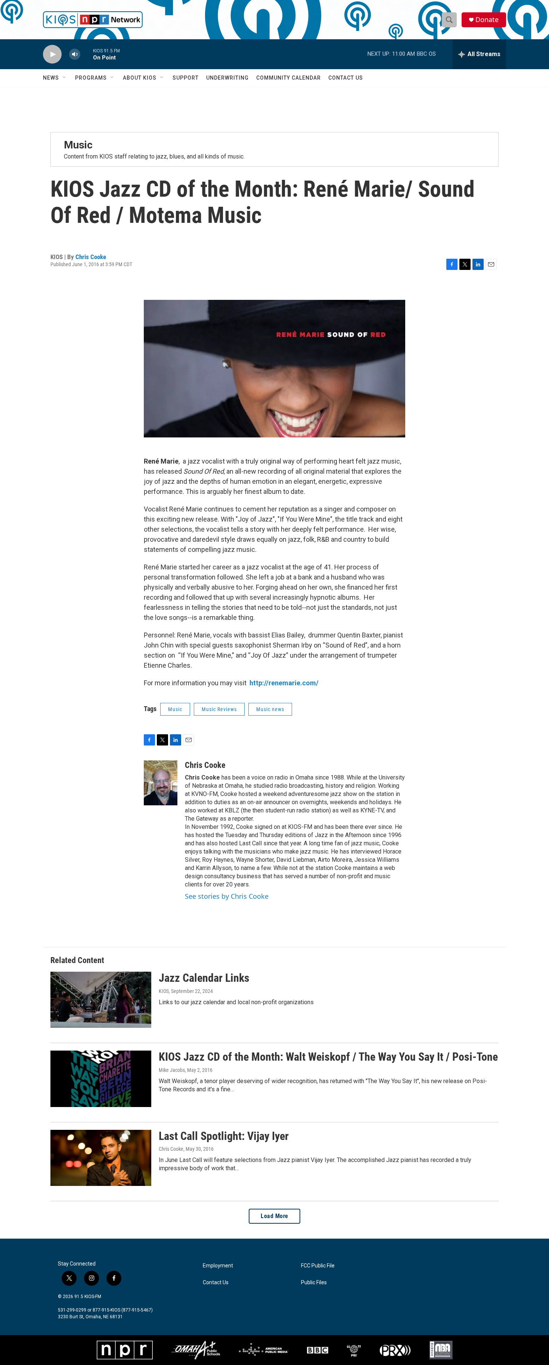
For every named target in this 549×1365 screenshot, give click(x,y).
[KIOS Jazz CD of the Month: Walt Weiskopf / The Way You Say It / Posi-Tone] (100, 1079)
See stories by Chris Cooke (227, 896)
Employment (218, 1266)
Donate (487, 20)
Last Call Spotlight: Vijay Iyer (224, 1136)
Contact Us (345, 78)
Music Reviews (219, 709)
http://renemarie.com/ (284, 683)
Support (186, 78)
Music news (270, 709)
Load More (274, 1216)
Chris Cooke (90, 257)
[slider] (87, 54)
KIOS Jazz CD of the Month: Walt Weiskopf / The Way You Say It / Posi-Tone (328, 1056)
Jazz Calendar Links (204, 977)
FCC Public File (318, 1266)
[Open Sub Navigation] (65, 78)
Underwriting (227, 78)
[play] (52, 54)
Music (78, 145)
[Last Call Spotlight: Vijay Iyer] (100, 1158)
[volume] (74, 54)
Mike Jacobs (172, 1070)
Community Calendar (288, 78)
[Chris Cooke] (160, 782)
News (51, 78)
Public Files (314, 1282)
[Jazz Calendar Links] (100, 1000)
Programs (91, 78)
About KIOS (139, 78)
